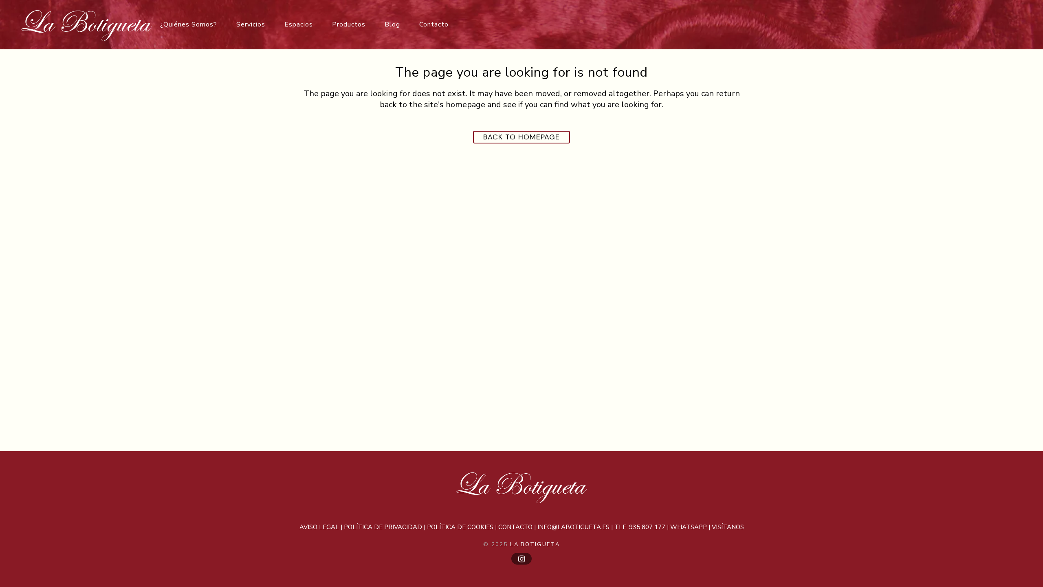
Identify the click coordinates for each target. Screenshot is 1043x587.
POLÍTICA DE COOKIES (460, 527)
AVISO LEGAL (319, 527)
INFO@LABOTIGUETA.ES (573, 527)
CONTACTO (515, 527)
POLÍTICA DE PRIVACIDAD (383, 527)
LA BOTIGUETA (535, 544)
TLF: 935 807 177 (639, 527)
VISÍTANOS (728, 527)
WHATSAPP (688, 527)
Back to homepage (521, 137)
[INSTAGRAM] (521, 559)
